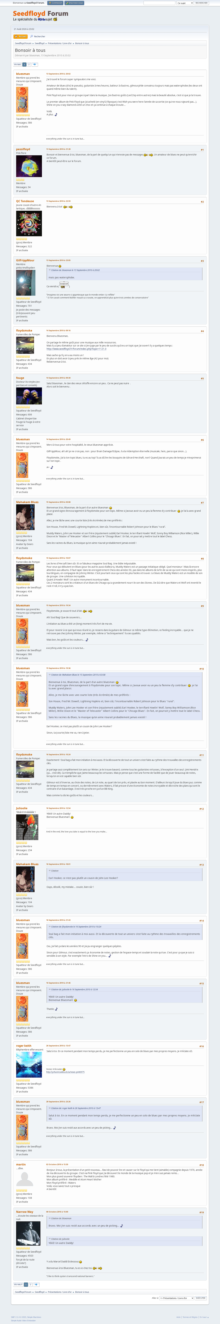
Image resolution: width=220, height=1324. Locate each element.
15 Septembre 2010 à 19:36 (58, 668)
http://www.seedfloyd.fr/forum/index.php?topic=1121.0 (76, 348)
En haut (18, 1284)
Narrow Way (24, 1212)
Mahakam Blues (27, 502)
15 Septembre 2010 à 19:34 (58, 605)
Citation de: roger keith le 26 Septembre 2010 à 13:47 (76, 1108)
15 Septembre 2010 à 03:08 (58, 502)
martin (21, 1164)
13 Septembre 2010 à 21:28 (58, 149)
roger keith (23, 1046)
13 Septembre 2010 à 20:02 (58, 73)
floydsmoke (24, 330)
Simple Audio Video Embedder (23, 1321)
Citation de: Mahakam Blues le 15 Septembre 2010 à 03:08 (78, 674)
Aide (178, 1317)
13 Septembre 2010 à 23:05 (58, 260)
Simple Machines (34, 1317)
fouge (20, 378)
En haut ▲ (204, 1317)
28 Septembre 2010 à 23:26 (58, 1101)
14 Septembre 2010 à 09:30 (58, 377)
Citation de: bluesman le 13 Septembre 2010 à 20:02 (75, 270)
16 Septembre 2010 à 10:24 (58, 754)
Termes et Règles (190, 1317)
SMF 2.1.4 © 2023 (18, 1317)
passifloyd (23, 149)
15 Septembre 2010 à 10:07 (58, 558)
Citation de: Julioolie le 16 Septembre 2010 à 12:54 (74, 989)
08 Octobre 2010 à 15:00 (57, 1211)
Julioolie (21, 808)
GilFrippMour (25, 260)
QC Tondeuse (25, 201)
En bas (17, 64)
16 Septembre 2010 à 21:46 (58, 983)
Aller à (155, 1297)
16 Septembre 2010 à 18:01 (58, 864)
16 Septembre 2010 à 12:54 (58, 808)
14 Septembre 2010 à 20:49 (58, 439)
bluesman (23, 74)
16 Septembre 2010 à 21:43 (58, 920)
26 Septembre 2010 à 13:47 (58, 1045)
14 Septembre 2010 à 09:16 (58, 330)
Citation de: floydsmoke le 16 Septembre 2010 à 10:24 (76, 926)
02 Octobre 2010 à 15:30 (57, 1164)
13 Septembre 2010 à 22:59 (58, 201)
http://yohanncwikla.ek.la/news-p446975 (65, 1072)
